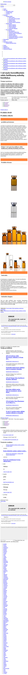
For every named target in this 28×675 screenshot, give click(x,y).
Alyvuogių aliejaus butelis (14, 18)
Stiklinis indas (9, 23)
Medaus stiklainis (12, 26)
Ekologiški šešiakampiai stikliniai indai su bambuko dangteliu (15, 368)
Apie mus (5, 10)
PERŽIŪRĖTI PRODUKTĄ (12, 361)
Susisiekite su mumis (7, 41)
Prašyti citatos (3, 4)
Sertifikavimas (9, 12)
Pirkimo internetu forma (11, 43)
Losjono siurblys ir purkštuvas (15, 33)
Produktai (5, 15)
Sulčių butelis (11, 17)
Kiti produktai (9, 29)
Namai (4, 8)
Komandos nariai (9, 11)
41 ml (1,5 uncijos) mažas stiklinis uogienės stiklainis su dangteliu (15, 412)
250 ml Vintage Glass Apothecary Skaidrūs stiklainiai (15, 378)
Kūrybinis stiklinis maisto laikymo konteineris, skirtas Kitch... (13, 391)
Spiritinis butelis (12, 21)
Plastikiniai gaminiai (13, 38)
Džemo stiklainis (12, 24)
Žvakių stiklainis (12, 27)
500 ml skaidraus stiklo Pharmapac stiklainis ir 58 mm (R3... (14, 357)
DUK (4, 40)
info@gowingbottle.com (8, 482)
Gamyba (8, 13)
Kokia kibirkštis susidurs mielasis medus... (15, 451)
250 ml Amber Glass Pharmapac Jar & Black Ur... (15, 401)
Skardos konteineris (13, 35)
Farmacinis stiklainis (13, 28)
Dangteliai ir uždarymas (14, 32)
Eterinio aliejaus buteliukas (14, 22)
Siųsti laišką (3, 501)
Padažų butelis (12, 19)
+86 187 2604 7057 (7, 471)
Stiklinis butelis (9, 16)
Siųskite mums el (4, 109)
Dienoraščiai (6, 39)
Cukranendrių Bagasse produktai (16, 37)
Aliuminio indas (12, 34)
